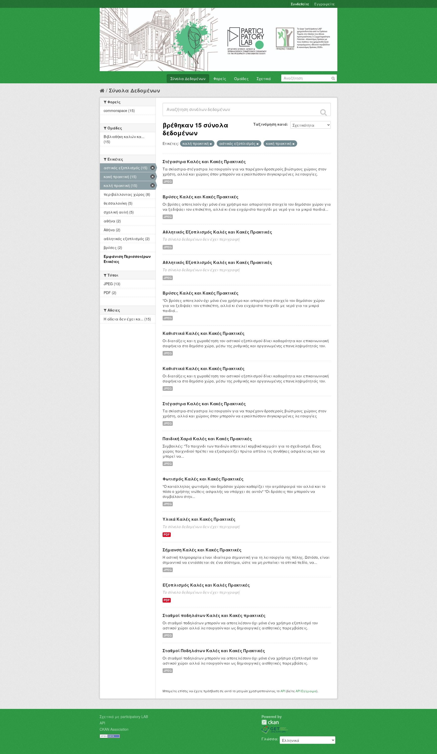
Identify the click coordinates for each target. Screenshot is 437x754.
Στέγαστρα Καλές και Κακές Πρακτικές (204, 161)
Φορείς (219, 78)
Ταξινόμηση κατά (270, 124)
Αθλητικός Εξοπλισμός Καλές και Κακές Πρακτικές (217, 232)
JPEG (168, 181)
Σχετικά (264, 78)
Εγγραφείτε (324, 4)
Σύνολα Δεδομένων (187, 78)
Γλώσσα (269, 738)
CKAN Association (114, 729)
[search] (323, 112)
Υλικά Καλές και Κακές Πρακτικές (199, 519)
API (282, 691)
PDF (167, 534)
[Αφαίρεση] (211, 144)
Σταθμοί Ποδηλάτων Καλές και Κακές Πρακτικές (214, 650)
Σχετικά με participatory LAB (124, 716)
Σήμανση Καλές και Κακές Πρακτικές (202, 550)
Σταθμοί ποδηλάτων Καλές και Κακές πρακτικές (214, 615)
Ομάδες (241, 78)
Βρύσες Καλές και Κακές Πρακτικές (200, 197)
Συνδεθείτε (300, 4)
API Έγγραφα (306, 691)
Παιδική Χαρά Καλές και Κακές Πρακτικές (207, 438)
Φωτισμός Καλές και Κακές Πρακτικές (203, 479)
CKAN (270, 722)
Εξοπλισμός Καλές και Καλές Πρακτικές (206, 585)
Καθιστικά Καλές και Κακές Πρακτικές (204, 333)
